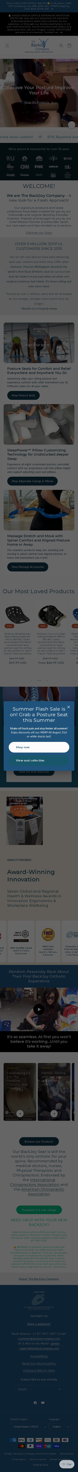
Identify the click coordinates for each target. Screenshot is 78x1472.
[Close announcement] (68, 707)
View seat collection (30, 760)
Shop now (23, 747)
